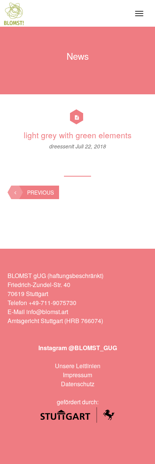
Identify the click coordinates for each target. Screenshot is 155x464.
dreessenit (62, 146)
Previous (40, 192)
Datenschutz (77, 383)
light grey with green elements (78, 135)
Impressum (77, 374)
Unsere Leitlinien (77, 365)
